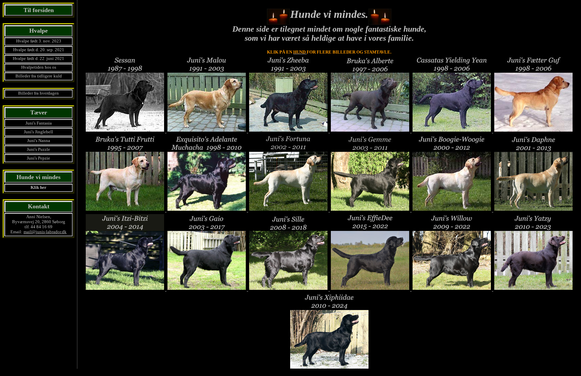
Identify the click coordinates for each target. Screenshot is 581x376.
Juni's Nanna (38, 140)
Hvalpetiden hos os (38, 67)
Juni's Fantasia (39, 123)
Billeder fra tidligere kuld (38, 76)
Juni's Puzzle (38, 149)
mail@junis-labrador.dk (45, 232)
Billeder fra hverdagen (38, 93)
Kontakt (38, 206)
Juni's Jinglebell (38, 132)
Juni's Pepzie (38, 158)
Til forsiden (39, 10)
